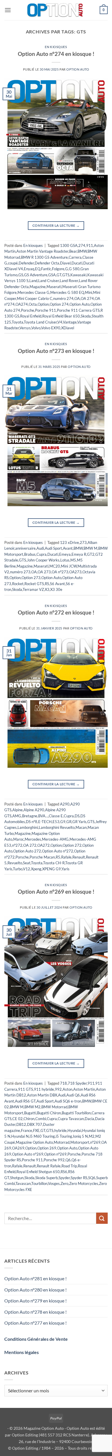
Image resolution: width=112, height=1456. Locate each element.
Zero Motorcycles (83, 1183)
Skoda (86, 316)
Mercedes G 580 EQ (67, 292)
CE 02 (17, 1118)
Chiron (29, 1118)
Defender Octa (47, 263)
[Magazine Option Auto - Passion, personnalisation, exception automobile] (55, 10)
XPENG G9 (51, 869)
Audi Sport (53, 548)
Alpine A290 (34, 810)
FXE (36, 1130)
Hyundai (74, 1130)
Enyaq (29, 268)
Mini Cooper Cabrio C (34, 298)
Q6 (68, 1160)
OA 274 (87, 298)
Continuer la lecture (56, 225)
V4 (59, 322)
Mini (88, 292)
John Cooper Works (43, 560)
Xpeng (36, 869)
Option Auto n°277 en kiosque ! (35, 1322)
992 (58, 1089)
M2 (91, 1136)
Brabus (30, 554)
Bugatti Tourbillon (76, 1113)
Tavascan (23, 1183)
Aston (67, 1089)
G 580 (74, 268)
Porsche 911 (45, 310)
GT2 (90, 554)
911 (89, 245)
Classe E (56, 816)
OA (77, 298)
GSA (52, 275)
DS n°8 (31, 821)
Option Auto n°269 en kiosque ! (56, 891)
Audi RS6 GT (25, 1101)
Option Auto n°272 (57, 851)
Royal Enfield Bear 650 (61, 316)
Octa (33, 304)
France (26, 1130)
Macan (81, 827)
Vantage (70, 322)
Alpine (17, 810)
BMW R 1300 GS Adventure (44, 257)
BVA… (43, 816)
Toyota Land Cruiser (40, 322)
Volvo (35, 328)
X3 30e (56, 589)
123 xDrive (69, 542)
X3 (47, 589)
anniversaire (25, 548)
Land (33, 280)
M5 (73, 560)
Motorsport (79, 1142)
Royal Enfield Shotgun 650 (38, 1171)
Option (43, 304)
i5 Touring (64, 1136)
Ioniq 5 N (80, 1136)
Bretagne (29, 816)
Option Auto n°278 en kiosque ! (35, 1312)
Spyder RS (79, 1177)
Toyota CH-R (54, 863)
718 (63, 1083)
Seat (26, 863)
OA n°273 (60, 572)
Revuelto (14, 863)
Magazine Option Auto (34, 1142)
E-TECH (45, 821)
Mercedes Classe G (33, 292)
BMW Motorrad (54, 1107)
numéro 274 (63, 298)
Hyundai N (20, 1136)
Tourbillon (39, 1183)
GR (69, 821)
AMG (16, 816)
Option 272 (72, 845)
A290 (64, 804)
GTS (65, 275)
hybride (60, 1130)
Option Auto (77, 69)
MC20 (54, 566)
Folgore (58, 268)
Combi (40, 1118)
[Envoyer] (102, 1218)
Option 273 (31, 577)
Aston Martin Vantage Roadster (42, 251)
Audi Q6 (73, 1095)
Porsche (27, 310)
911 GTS (25, 1089)
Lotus (64, 560)
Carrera (75, 257)
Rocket (18, 583)
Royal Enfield (30, 316)
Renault (78, 857)
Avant (68, 548)
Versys (25, 328)
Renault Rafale (49, 1166)
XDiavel (67, 328)
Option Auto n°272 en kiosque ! (56, 612)
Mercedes (33, 839)
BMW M (90, 548)
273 (83, 542)
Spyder (64, 1177)
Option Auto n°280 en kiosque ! (35, 1289)
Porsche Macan (42, 857)
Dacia (89, 1118)
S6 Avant (57, 583)
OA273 (75, 572)
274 (81, 245)
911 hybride (44, 1089)
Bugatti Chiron (49, 1113)
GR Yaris (79, 821)
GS (20, 275)
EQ (37, 268)
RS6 (64, 1171)
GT (59, 275)
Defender (26, 263)
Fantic (46, 268)
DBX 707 (34, 1124)
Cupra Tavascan (71, 1118)
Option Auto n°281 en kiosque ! (35, 1278)
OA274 (22, 304)
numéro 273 (20, 572)
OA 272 (29, 845)
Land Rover (69, 280)
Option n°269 (55, 1154)
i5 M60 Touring (42, 1136)
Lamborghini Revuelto (57, 827)
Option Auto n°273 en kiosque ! (56, 350)
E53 (56, 821)
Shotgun (17, 1177)
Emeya (65, 554)
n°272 (17, 845)
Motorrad (61, 1142)
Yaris (65, 869)
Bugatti (30, 1113)
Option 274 (59, 304)
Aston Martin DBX (42, 1095)
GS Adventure (35, 275)
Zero (64, 1183)
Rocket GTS (34, 583)
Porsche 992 (54, 1160)
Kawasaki (78, 275)
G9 (62, 821)
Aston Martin (84, 1089)
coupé (13, 263)
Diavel (65, 263)
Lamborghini (28, 827)
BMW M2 (32, 1107)
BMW (82, 251)
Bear (73, 251)
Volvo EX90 (50, 328)
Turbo (17, 869)
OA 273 (44, 572)
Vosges (54, 1183)
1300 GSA (69, 245)
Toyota (17, 322)
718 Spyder (77, 1083)
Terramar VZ (33, 589)
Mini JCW (69, 566)
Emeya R (79, 554)
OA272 (43, 845)
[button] (7, 10)
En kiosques (56, 47)
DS (77, 816)
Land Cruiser (48, 280)
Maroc (18, 839)
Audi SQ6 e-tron (68, 1101)
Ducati (77, 263)
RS (47, 583)
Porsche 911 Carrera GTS (78, 310)
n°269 (95, 1142)
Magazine (38, 286)
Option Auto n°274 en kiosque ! (56, 53)
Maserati (54, 286)
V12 (26, 869)
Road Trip (69, 1166)
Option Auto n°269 (27, 1154)
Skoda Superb (46, 1177)
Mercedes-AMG (55, 839)
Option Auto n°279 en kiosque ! (35, 1300)
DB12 (21, 1124)
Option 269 (46, 1148)
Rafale (66, 857)
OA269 (18, 1148)
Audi (40, 548)
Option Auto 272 (27, 851)
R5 (58, 857)
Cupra (41, 554)
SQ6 (91, 1177)
